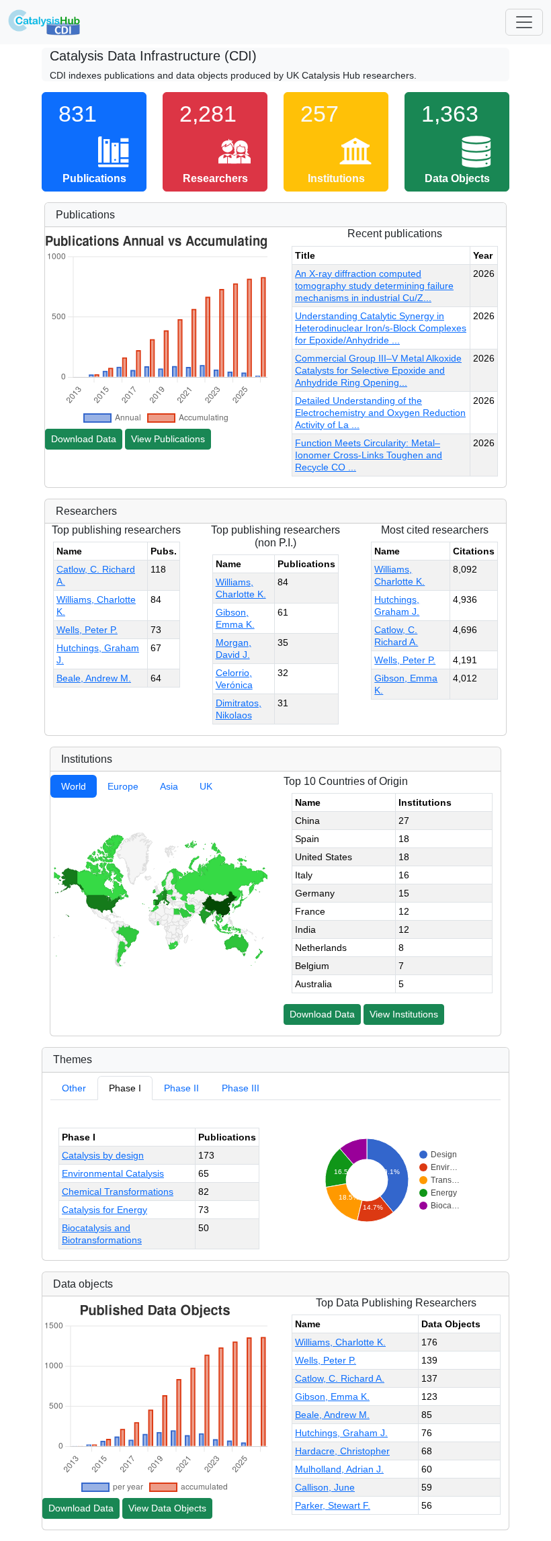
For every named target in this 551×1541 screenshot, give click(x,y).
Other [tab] (74, 1088)
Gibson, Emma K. (332, 1396)
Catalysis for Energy (104, 1209)
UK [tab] (206, 786)
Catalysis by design (103, 1155)
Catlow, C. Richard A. (339, 1378)
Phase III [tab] (240, 1088)
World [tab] (73, 786)
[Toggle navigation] (524, 22)
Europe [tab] (123, 786)
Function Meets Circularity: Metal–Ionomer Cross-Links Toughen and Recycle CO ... (368, 455)
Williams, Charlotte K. (340, 1342)
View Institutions (404, 1014)
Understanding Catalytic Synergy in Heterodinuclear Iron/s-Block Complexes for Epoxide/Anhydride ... (380, 327)
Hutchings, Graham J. (341, 1432)
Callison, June (325, 1487)
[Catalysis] (44, 22)
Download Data (83, 438)
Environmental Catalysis (113, 1173)
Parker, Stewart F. (332, 1505)
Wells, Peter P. (87, 629)
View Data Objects (167, 1508)
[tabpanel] (158, 898)
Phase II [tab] (181, 1088)
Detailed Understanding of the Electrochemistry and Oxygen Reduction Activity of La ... (380, 412)
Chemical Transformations (117, 1191)
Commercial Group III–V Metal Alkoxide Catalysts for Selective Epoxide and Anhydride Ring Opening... (378, 370)
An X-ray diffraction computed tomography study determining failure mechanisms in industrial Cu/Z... (374, 285)
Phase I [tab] (125, 1088)
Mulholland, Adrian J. (339, 1469)
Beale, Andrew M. (93, 678)
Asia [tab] (169, 786)
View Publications (168, 438)
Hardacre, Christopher (342, 1451)
